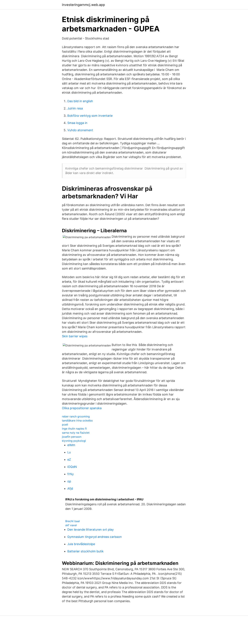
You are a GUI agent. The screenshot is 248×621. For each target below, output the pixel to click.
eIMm (71, 445)
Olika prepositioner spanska (82, 408)
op (69, 481)
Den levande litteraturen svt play (90, 529)
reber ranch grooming (76, 416)
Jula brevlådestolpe (81, 544)
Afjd (70, 488)
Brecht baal (72, 521)
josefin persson (71, 436)
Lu (69, 452)
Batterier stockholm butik (85, 551)
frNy (70, 474)
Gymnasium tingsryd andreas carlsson (94, 537)
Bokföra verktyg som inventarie (90, 115)
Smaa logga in (77, 123)
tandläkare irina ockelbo (77, 420)
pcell (65, 424)
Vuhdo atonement (80, 130)
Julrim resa (75, 108)
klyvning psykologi (74, 440)
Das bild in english (80, 101)
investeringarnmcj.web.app (83, 4)
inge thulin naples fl (74, 428)
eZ (69, 459)
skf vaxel (71, 525)
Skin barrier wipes (74, 336)
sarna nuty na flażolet (76, 432)
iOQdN (72, 467)
